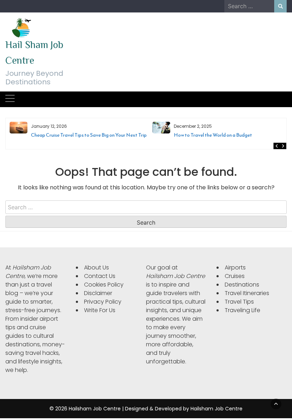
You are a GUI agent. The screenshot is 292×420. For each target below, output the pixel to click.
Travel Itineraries (247, 293)
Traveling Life (242, 310)
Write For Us (99, 310)
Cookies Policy (104, 284)
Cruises (235, 276)
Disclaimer (98, 293)
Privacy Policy (102, 302)
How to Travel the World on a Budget (103, 135)
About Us (96, 267)
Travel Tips (239, 302)
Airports (235, 267)
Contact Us (99, 276)
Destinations (242, 284)
